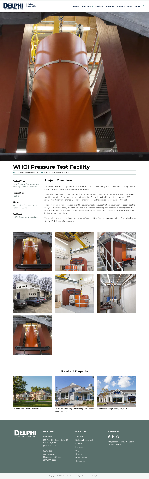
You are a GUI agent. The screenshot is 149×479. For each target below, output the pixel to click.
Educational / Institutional (57, 172)
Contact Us (80, 461)
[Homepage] (26, 433)
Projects (121, 6)
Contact (137, 6)
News (129, 6)
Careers (78, 454)
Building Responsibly (84, 440)
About (76, 6)
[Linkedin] (113, 436)
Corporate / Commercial (27, 172)
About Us (79, 437)
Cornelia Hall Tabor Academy (26, 409)
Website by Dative (94, 476)
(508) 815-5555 (49, 460)
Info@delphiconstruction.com (121, 442)
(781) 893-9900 (49, 446)
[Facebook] (109, 436)
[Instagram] (117, 436)
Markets (110, 6)
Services (99, 6)
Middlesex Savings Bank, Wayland (112, 409)
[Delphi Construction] (19, 6)
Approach (86, 6)
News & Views (81, 458)
